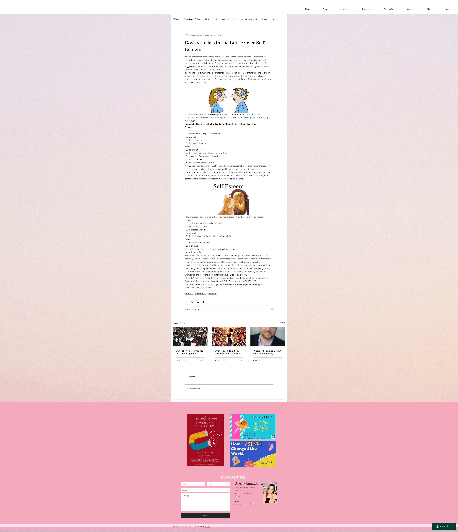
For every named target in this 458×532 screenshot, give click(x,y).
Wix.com (207, 527)
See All (282, 323)
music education (200, 294)
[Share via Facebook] (186, 302)
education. (189, 294)
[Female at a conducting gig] (190, 336)
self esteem (212, 294)
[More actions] (271, 35)
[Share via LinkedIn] (198, 302)
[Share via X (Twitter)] (192, 302)
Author (238, 490)
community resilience (249, 19)
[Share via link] (203, 302)
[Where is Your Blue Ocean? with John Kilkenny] (267, 336)
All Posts (176, 19)
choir (215, 19)
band (207, 19)
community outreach (229, 19)
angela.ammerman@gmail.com (247, 504)
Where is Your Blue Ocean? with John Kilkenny (267, 352)
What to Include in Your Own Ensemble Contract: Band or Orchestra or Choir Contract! (229, 352)
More (273, 19)
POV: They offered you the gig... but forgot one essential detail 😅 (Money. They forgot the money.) (189, 352)
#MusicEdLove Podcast (192, 19)
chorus (264, 19)
